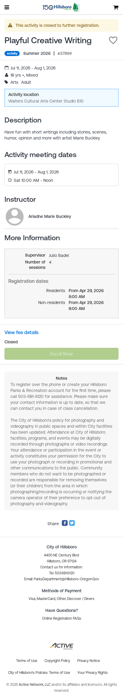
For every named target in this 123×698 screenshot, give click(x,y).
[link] (15, 217)
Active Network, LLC (35, 685)
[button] (113, 40)
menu (7, 7)
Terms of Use (59, 673)
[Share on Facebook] (64, 524)
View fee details (21, 332)
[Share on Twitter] (72, 524)
